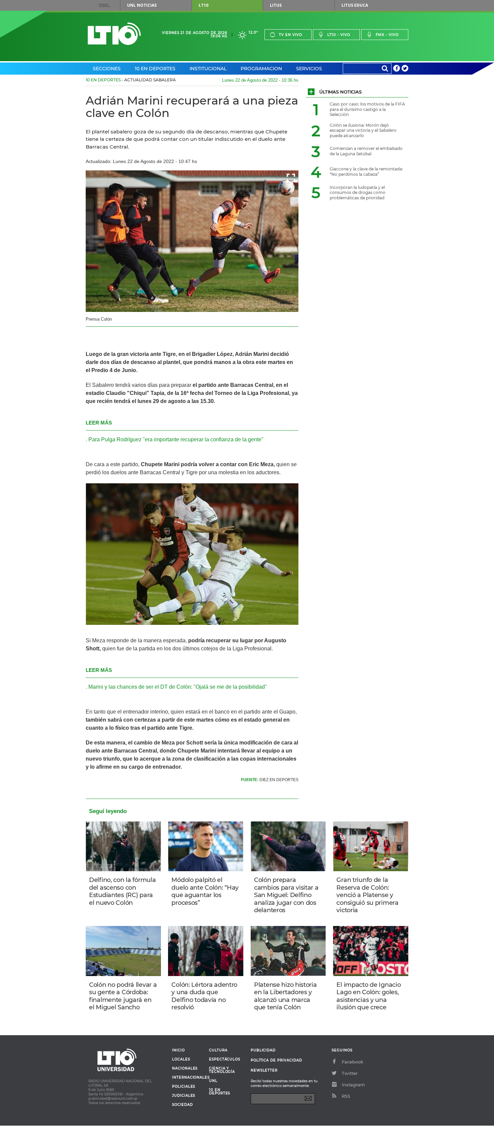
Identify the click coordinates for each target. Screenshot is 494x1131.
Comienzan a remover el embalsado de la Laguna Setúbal (366, 151)
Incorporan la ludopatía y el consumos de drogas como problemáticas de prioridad (357, 192)
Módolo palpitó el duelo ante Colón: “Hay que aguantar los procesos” (205, 891)
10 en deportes (220, 1091)
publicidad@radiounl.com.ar (112, 1098)
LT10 (203, 5)
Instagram (353, 1084)
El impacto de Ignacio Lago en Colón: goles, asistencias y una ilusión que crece (368, 996)
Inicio (178, 1050)
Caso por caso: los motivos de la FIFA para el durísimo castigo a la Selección (367, 109)
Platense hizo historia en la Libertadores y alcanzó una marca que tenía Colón (285, 996)
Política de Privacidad (276, 1060)
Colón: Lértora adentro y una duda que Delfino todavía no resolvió (204, 996)
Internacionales (188, 1077)
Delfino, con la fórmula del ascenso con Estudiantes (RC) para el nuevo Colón (122, 891)
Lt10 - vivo (338, 35)
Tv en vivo (290, 35)
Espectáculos (224, 1059)
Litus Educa (354, 5)
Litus (276, 5)
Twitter (350, 1073)
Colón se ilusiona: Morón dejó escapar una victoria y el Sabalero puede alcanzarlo (363, 130)
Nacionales (185, 1068)
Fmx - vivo (387, 35)
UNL (104, 5)
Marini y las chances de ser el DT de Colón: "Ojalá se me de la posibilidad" (177, 687)
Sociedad (182, 1104)
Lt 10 (114, 34)
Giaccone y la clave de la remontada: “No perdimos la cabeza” (366, 171)
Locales (181, 1059)
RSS (346, 1096)
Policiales (183, 1086)
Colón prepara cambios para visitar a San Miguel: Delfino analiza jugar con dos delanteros (286, 895)
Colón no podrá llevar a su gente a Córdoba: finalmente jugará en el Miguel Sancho (123, 996)
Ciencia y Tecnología (222, 1070)
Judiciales (183, 1095)
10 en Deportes (155, 69)
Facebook (352, 1061)
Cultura (218, 1050)
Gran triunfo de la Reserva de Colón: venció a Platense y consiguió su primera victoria (367, 895)
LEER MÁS (99, 423)
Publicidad (263, 1050)
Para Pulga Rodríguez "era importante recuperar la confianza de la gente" (175, 439)
